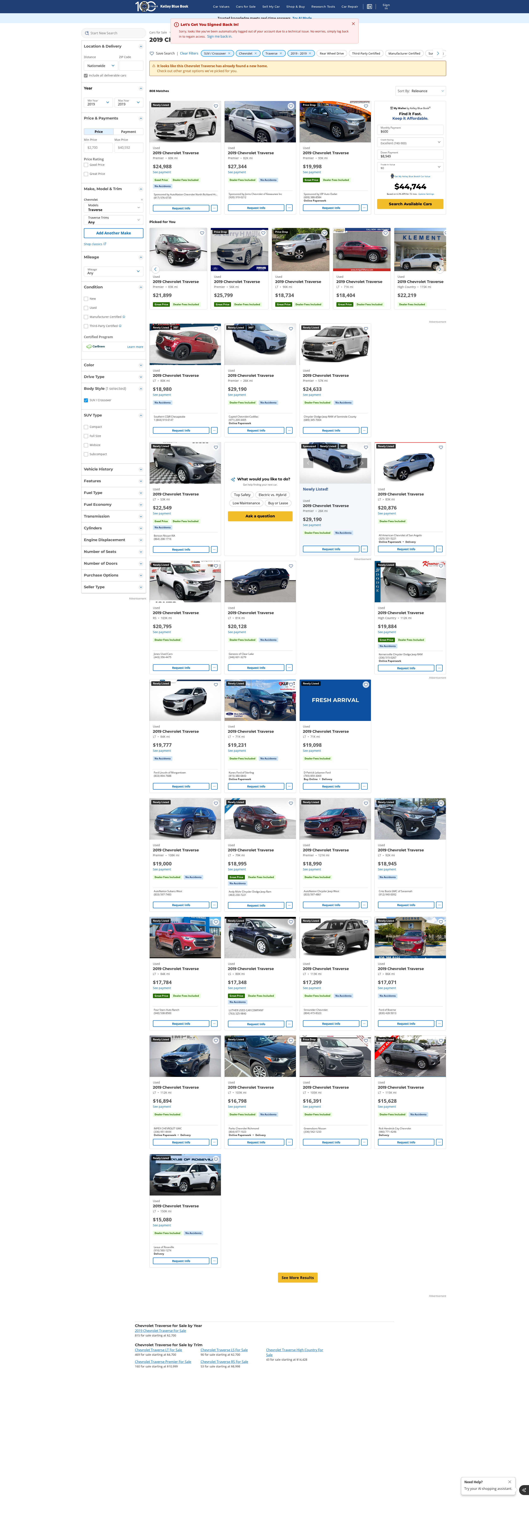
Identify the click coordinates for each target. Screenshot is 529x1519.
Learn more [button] (135, 347)
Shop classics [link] (93, 244)
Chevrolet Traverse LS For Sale (224, 1350)
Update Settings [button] (426, 193)
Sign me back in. (219, 36)
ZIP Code (125, 57)
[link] (162, 186)
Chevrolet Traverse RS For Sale (224, 1361)
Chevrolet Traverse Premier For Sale (163, 1361)
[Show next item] (362, 463)
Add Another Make (113, 232)
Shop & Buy (295, 6)
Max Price (121, 140)
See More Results (298, 1277)
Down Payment (389, 152)
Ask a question (260, 516)
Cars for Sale (246, 6)
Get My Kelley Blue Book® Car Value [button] (412, 176)
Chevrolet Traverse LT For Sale (158, 1350)
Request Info (181, 208)
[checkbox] (94, 165)
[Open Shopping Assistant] (524, 1490)
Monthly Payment (391, 127)
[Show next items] (438, 53)
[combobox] (113, 33)
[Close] (509, 1481)
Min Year (93, 100)
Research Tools (323, 6)
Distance (90, 57)
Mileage (92, 269)
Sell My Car (271, 6)
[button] (369, 7)
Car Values (221, 6)
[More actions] (214, 208)
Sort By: (404, 91)
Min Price (90, 140)
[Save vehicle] (216, 106)
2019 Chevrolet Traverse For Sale (160, 1330)
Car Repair (350, 6)
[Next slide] (440, 269)
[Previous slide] (155, 269)
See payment (162, 172)
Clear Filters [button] (189, 53)
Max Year (123, 100)
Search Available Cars (410, 204)
